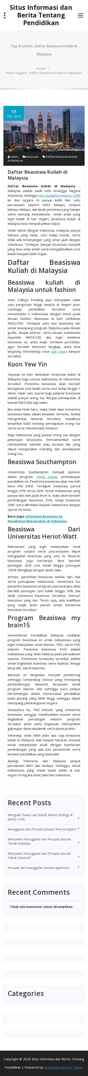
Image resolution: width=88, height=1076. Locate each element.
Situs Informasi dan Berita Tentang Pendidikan (41, 15)
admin (14, 157)
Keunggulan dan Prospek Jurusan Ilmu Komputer (42, 829)
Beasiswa (32, 157)
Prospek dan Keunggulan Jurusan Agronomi (38, 868)
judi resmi (59, 351)
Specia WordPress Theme (63, 1067)
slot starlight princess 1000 (59, 195)
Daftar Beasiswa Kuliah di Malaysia (37, 175)
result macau (47, 477)
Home (41, 68)
